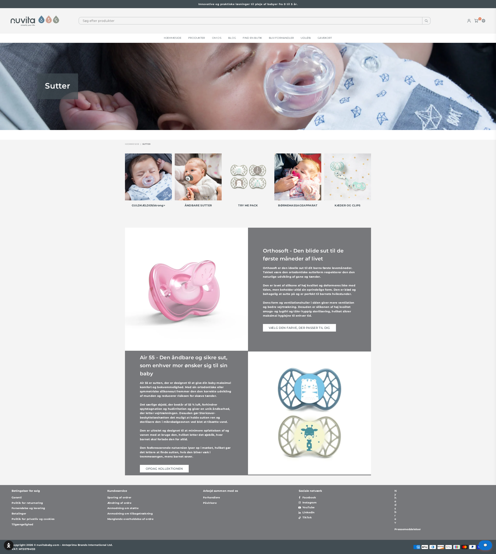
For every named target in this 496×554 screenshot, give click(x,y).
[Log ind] (469, 21)
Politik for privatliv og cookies (33, 518)
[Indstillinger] (482, 21)
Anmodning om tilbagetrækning (130, 513)
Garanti (17, 497)
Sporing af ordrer (119, 497)
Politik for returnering (27, 502)
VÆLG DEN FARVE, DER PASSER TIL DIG (299, 328)
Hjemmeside (172, 37)
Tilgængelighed (22, 524)
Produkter (196, 37)
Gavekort (325, 37)
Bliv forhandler (281, 37)
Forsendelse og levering (28, 508)
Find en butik (252, 37)
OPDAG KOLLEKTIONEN (164, 468)
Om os (217, 37)
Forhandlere (211, 497)
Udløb (306, 37)
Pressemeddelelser (407, 529)
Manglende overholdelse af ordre (130, 518)
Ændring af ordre (119, 502)
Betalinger (19, 513)
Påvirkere (210, 502)
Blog (232, 37)
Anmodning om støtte (123, 508)
